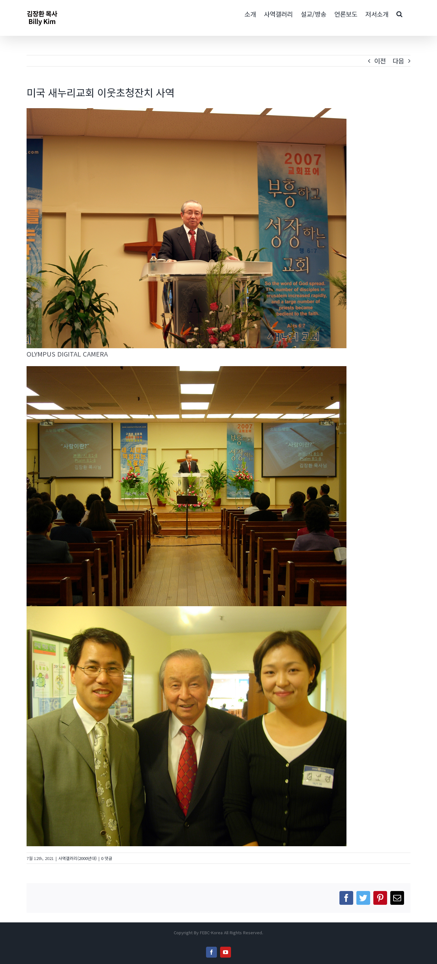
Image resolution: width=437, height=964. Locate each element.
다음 (398, 60)
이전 (380, 60)
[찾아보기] (399, 13)
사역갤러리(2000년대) (77, 858)
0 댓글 (106, 858)
